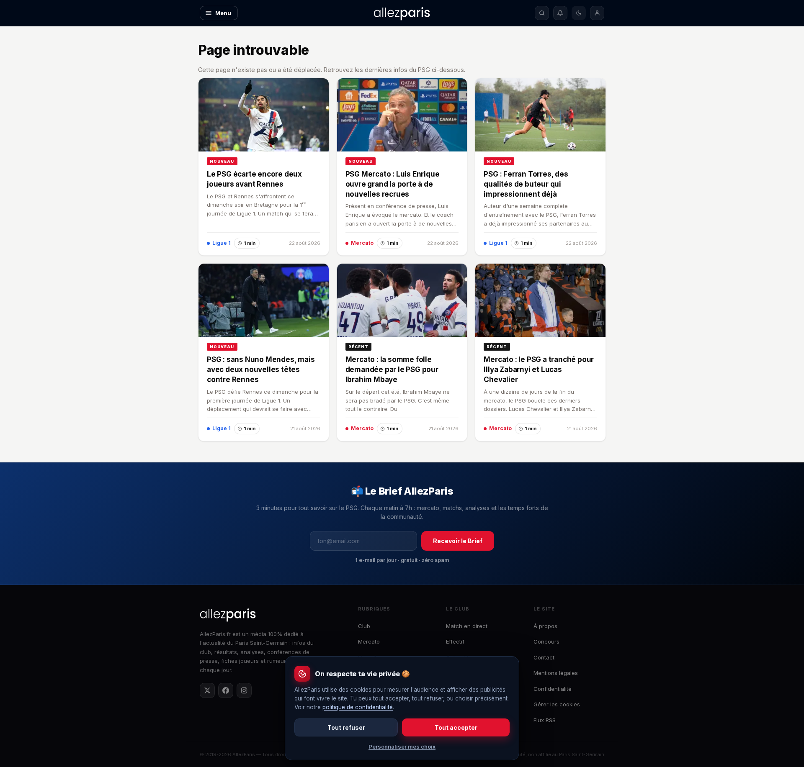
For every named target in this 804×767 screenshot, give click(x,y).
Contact (543, 657)
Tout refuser (346, 727)
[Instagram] (244, 690)
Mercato (369, 641)
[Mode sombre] (579, 13)
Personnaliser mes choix (402, 746)
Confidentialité (552, 688)
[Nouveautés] (560, 13)
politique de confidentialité (357, 707)
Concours (546, 641)
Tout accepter (456, 727)
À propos (545, 626)
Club (364, 626)
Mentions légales (555, 673)
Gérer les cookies (556, 704)
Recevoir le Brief (457, 540)
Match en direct (466, 626)
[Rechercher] (542, 13)
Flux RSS (544, 720)
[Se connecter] (597, 13)
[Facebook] (225, 690)
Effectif (455, 641)
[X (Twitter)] (207, 690)
